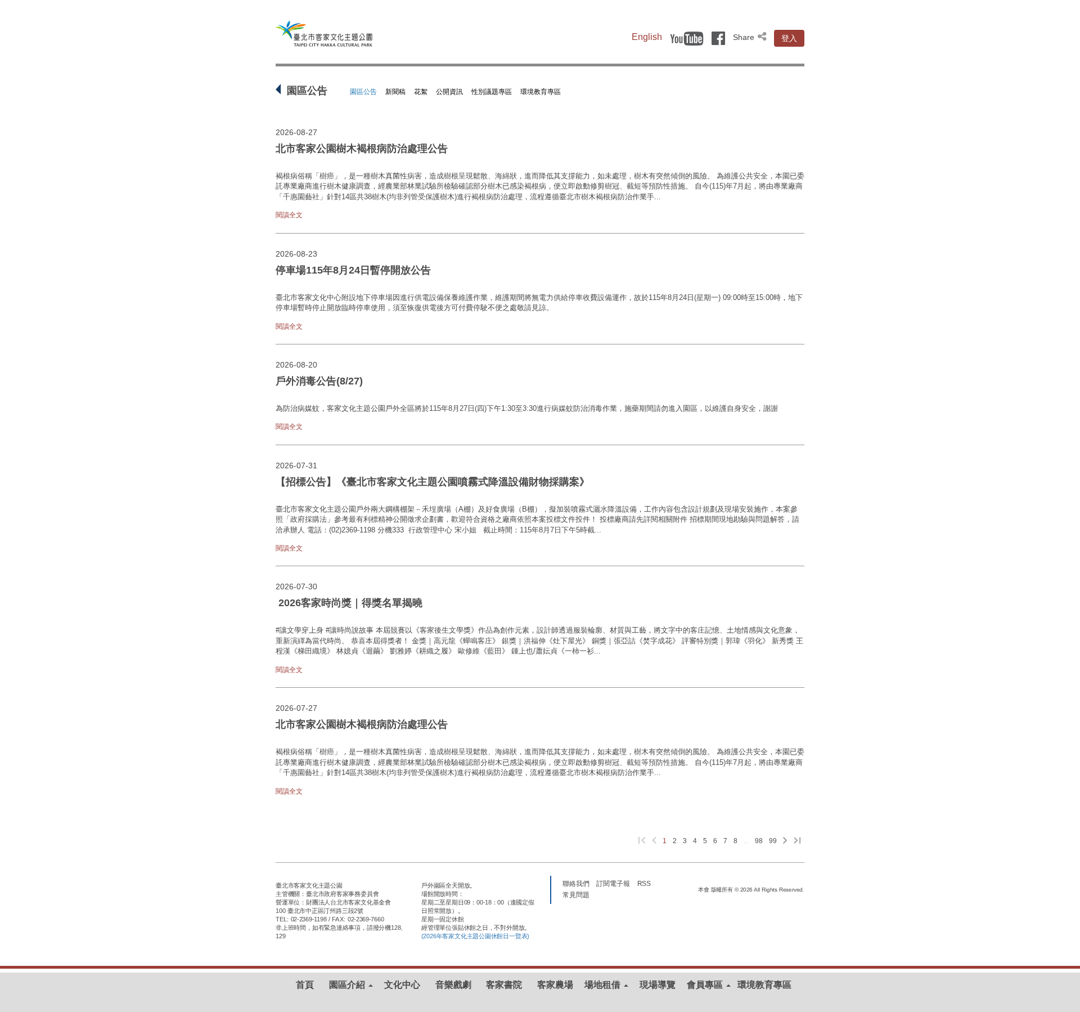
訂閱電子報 (613, 883)
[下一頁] (785, 841)
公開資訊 (449, 92)
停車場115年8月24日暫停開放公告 (353, 270)
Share (745, 37)
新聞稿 (395, 92)
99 (773, 841)
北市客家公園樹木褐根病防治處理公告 (362, 148)
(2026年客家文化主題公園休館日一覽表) (475, 936)
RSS (644, 883)
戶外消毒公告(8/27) (319, 381)
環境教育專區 (540, 92)
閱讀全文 (289, 215)
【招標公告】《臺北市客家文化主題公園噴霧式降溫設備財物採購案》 (433, 481)
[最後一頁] (797, 841)
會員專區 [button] (706, 984)
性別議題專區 (491, 92)
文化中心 (402, 984)
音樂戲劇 (453, 984)
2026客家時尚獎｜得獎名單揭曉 (350, 602)
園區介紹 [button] (348, 984)
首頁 (305, 984)
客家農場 (555, 984)
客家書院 (504, 984)
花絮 (421, 92)
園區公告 (363, 92)
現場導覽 (658, 984)
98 (759, 841)
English (647, 37)
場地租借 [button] (603, 984)
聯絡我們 (576, 883)
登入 (789, 38)
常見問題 (576, 894)
